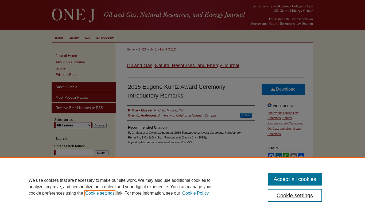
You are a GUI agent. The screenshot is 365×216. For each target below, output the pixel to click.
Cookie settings (100, 193)
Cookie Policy (195, 193)
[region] (182, 186)
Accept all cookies (295, 179)
